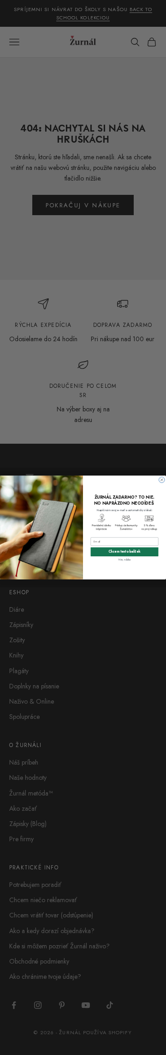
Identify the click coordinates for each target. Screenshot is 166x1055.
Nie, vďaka (124, 559)
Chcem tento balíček (124, 551)
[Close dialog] (162, 480)
